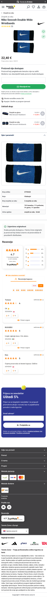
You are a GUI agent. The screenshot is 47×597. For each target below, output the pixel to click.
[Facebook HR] (3, 507)
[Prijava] (38, 7)
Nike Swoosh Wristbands (17, 124)
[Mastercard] (21, 477)
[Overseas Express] (5, 490)
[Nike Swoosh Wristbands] (5, 123)
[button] (6, 275)
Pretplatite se (25, 425)
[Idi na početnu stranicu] (10, 7)
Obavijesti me (25, 87)
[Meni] (3, 7)
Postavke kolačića (3, 497)
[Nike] (41, 23)
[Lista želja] (33, 6)
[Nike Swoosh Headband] (5, 113)
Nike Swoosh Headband (17, 115)
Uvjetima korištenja (33, 431)
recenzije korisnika (12, 258)
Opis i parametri (7, 135)
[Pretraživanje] (28, 7)
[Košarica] (44, 6)
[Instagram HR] (9, 507)
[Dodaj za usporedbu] (43, 36)
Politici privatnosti (26, 93)
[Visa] (13, 477)
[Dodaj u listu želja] (43, 31)
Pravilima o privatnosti (23, 433)
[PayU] (5, 477)
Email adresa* (8, 413)
